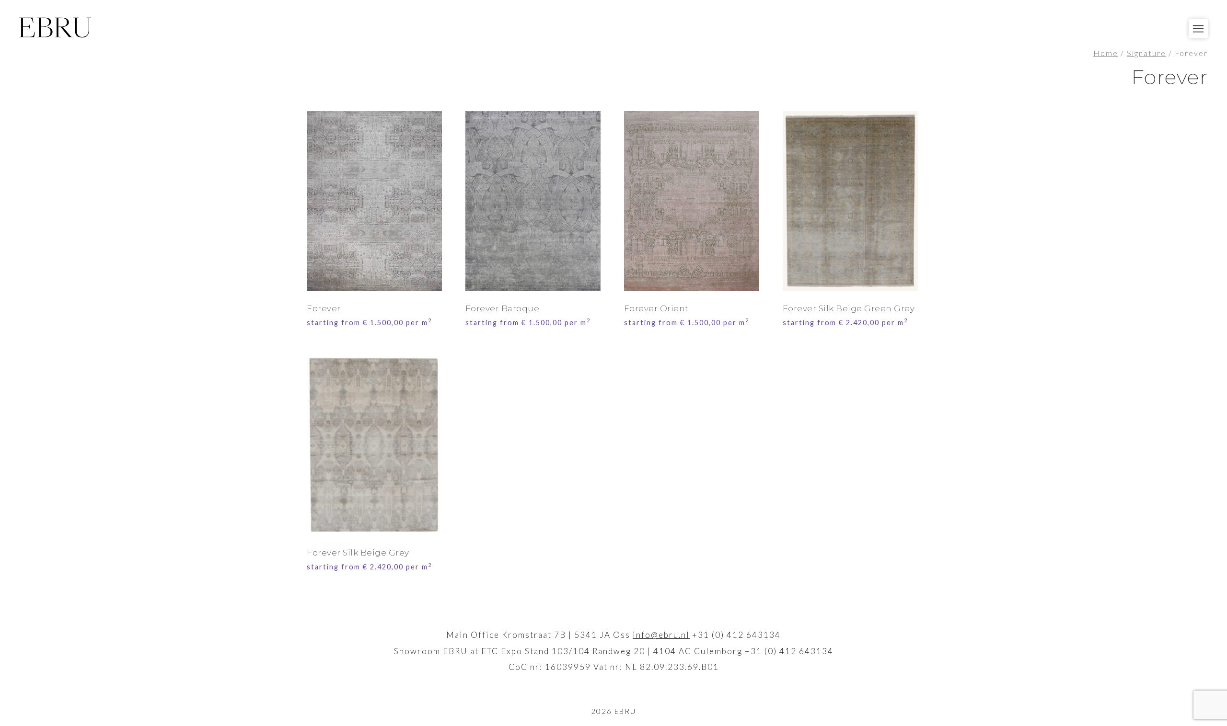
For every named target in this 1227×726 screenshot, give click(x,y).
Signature (1146, 53)
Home (1105, 53)
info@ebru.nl (661, 635)
